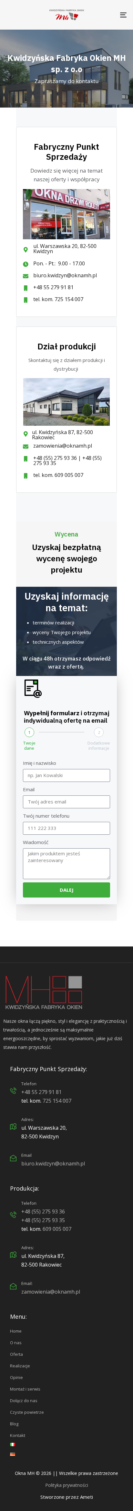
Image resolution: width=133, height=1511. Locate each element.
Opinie (16, 1377)
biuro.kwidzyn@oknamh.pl (53, 1163)
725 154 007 (57, 1100)
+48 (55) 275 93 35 (43, 1220)
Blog (14, 1424)
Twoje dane (29, 745)
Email (29, 789)
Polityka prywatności (66, 1485)
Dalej (67, 890)
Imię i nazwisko (39, 763)
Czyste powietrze (27, 1412)
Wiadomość (35, 842)
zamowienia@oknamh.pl (50, 1291)
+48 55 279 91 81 (41, 1092)
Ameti (86, 1497)
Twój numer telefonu (46, 816)
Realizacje (20, 1366)
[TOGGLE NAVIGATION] (107, 15)
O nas (16, 1342)
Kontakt (17, 1435)
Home (16, 1331)
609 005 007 (57, 1228)
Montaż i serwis (25, 1389)
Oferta (16, 1354)
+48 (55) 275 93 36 (43, 1211)
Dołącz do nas (23, 1400)
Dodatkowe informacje (98, 745)
